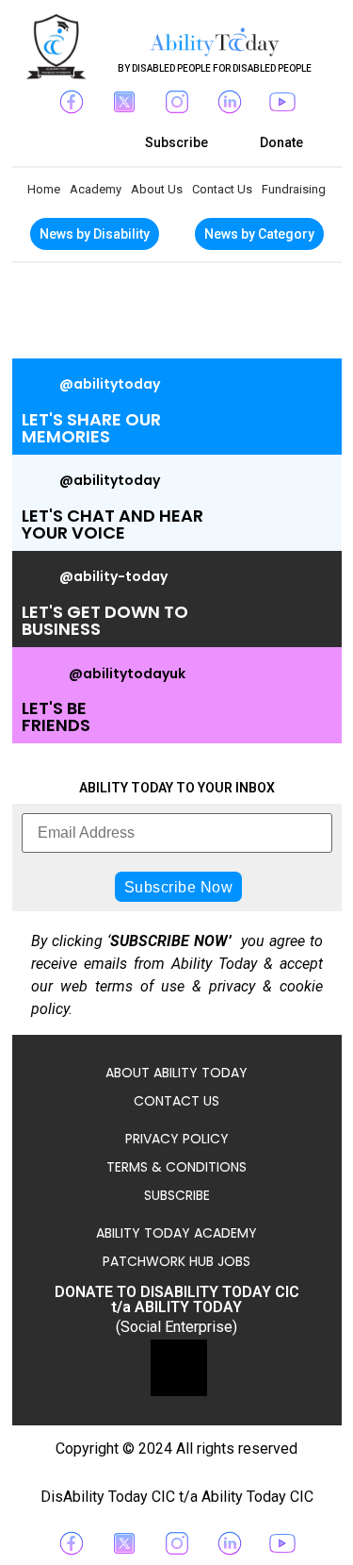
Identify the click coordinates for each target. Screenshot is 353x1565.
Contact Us (222, 189)
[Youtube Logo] (282, 102)
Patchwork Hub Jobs (176, 1261)
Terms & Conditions (176, 1166)
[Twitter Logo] (124, 102)
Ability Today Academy (176, 1233)
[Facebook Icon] (71, 102)
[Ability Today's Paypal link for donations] (179, 1368)
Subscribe (177, 1195)
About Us (157, 189)
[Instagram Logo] (177, 102)
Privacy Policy (177, 1138)
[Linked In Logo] (230, 102)
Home (43, 189)
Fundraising (294, 189)
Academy (95, 189)
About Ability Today (176, 1072)
